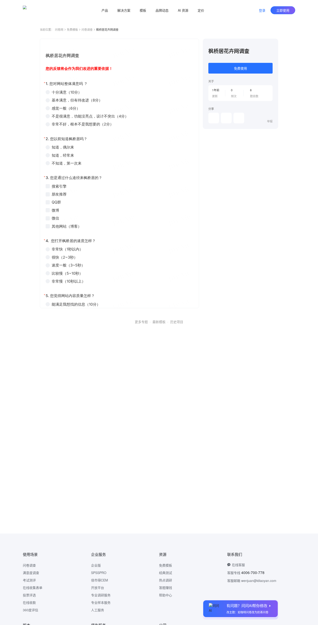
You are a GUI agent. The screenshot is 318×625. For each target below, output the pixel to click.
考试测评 (29, 580)
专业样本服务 (101, 602)
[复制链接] (226, 118)
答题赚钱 (165, 587)
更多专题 (141, 321)
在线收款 (29, 602)
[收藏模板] (272, 44)
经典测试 (165, 572)
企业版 (96, 565)
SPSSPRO (98, 572)
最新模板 (159, 321)
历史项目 (176, 321)
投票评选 (29, 595)
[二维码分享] (238, 118)
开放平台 (97, 587)
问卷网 (59, 29)
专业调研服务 (101, 595)
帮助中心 (165, 595)
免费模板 (72, 29)
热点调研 (165, 580)
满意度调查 (31, 572)
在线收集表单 (32, 587)
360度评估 (30, 610)
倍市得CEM (99, 580)
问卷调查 (87, 29)
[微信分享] (213, 118)
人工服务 (97, 610)
